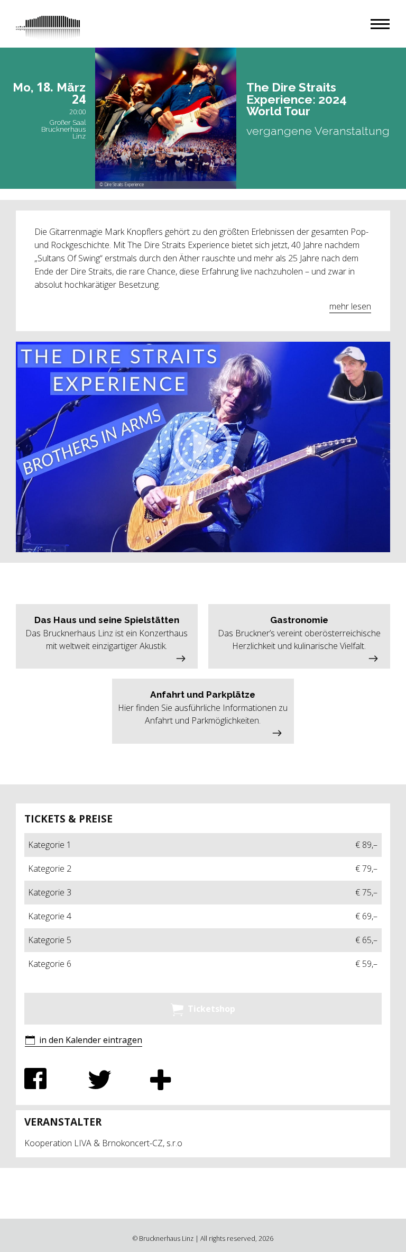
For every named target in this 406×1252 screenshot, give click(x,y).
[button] (380, 24)
